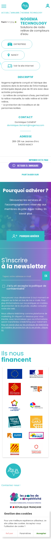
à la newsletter (23, 263)
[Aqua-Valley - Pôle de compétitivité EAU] (25, 8)
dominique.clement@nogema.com (25, 125)
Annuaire (15, 12)
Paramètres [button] (25, 533)
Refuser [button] (9, 533)
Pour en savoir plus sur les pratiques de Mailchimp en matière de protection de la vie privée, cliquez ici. (24, 327)
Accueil (5, 12)
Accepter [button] (41, 533)
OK (45, 276)
